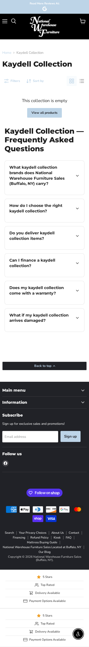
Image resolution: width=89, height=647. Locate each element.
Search (9, 533)
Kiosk (57, 538)
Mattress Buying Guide (42, 542)
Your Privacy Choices (32, 533)
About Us (57, 533)
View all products (44, 113)
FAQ (68, 538)
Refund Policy (39, 538)
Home (6, 53)
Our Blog (45, 552)
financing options (41, 276)
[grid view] (72, 81)
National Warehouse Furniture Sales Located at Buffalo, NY (42, 547)
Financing (19, 538)
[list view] (82, 81)
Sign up (70, 436)
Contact (74, 533)
